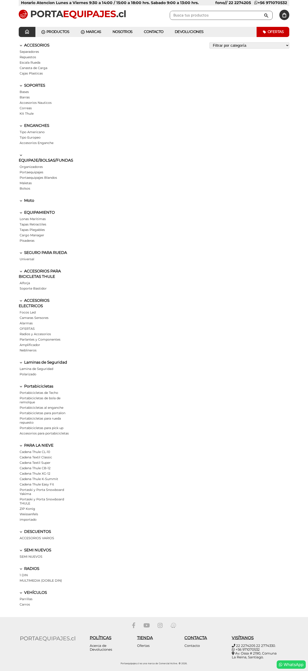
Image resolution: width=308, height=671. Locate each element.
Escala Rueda (30, 62)
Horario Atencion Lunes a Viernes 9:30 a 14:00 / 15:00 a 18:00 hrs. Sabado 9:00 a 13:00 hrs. (110, 2)
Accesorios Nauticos (36, 103)
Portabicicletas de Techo (39, 393)
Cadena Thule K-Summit (39, 479)
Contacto (192, 645)
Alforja (25, 283)
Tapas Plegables (32, 230)
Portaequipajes (31, 172)
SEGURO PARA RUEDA (45, 252)
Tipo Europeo (30, 137)
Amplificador (30, 345)
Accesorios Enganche (36, 143)
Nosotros (123, 32)
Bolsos (25, 188)
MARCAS (93, 32)
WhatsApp (293, 664)
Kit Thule (27, 113)
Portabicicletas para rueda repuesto (40, 420)
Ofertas (275, 32)
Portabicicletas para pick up (41, 428)
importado (28, 520)
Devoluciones (189, 32)
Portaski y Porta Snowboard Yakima (42, 492)
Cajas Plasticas (31, 73)
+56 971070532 (272, 2)
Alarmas (26, 323)
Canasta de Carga (33, 68)
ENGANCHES (36, 125)
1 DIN (24, 575)
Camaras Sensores (34, 318)
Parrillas (26, 599)
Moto (28, 200)
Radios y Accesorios (35, 334)
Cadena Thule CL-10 (35, 452)
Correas (26, 108)
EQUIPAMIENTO (39, 212)
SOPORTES (34, 85)
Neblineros (28, 350)
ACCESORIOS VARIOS (37, 538)
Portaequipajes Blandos (38, 178)
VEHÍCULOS (35, 592)
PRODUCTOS (57, 32)
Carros (25, 604)
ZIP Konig (27, 509)
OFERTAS (27, 329)
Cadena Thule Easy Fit (37, 484)
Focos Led (28, 312)
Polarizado (28, 374)
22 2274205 (245, 645)
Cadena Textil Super (35, 463)
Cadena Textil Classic (36, 457)
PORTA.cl (77, 13)
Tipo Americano (32, 132)
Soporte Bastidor (33, 288)
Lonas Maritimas (33, 219)
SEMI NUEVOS (37, 550)
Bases (24, 92)
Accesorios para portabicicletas (44, 433)
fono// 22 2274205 (233, 2)
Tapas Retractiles (33, 224)
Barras (25, 97)
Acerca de (98, 645)
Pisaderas (27, 241)
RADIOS (31, 568)
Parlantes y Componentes (40, 339)
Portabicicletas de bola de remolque (40, 400)
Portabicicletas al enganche (41, 408)
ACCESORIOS (36, 45)
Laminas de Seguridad (45, 362)
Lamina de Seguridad (36, 369)
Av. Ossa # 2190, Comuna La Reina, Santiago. (254, 655)
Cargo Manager (32, 235)
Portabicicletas (38, 386)
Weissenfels (29, 514)
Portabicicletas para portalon (42, 413)
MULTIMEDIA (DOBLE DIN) (41, 580)
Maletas (26, 183)
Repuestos (28, 57)
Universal (27, 259)
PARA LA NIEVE (38, 445)
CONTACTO (153, 32)
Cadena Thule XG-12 (35, 473)
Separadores (29, 52)
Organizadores (31, 167)
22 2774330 (265, 645)
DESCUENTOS (37, 531)
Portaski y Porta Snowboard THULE (42, 501)
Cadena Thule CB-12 (35, 468)
